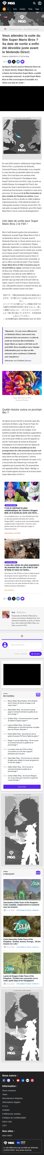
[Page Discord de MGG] (8, 1080)
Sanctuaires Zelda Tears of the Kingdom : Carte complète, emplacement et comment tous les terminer (21, 905)
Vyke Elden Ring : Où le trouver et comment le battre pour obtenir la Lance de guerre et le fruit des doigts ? (23, 760)
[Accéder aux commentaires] (22, 62)
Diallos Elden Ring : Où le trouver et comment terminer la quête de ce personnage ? (20, 769)
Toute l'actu (22, 787)
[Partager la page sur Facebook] (9, 62)
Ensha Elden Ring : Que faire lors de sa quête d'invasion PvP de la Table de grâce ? (23, 735)
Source (28, 361)
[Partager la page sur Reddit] (18, 62)
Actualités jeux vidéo (15, 29)
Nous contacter (9, 1090)
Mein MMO (7, 1135)
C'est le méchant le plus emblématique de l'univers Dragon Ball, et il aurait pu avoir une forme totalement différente (21, 510)
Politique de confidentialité (14, 1118)
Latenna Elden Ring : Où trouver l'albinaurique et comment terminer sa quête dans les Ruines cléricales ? (23, 727)
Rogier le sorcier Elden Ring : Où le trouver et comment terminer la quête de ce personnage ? (23, 743)
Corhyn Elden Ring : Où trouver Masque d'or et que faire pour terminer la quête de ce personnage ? (23, 778)
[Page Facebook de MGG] (3, 1080)
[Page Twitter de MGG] (13, 1080)
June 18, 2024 (35, 319)
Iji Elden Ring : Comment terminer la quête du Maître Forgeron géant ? (23, 720)
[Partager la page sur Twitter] (14, 62)
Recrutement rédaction (12, 1098)
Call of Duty (9, 590)
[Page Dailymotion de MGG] (22, 1080)
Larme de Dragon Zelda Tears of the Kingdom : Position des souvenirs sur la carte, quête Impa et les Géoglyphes (20, 978)
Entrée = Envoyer (21, 654)
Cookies (6, 1110)
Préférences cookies (11, 1114)
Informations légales (11, 1102)
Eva (27, 56)
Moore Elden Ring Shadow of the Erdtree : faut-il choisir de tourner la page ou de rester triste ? (23, 703)
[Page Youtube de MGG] (18, 1080)
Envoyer (37, 654)
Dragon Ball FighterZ (13, 533)
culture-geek (11, 505)
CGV (4, 1125)
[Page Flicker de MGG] (27, 1080)
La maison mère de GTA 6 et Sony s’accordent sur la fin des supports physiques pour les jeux (20, 751)
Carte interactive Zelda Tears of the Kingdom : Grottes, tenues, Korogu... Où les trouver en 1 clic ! (22, 941)
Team (4, 1094)
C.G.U (5, 1106)
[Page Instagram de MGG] (32, 1080)
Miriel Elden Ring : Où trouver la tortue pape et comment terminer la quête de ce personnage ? (22, 712)
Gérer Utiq (7, 1122)
